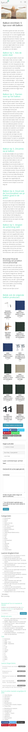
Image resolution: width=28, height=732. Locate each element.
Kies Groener (7, 626)
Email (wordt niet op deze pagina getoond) (13, 469)
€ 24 (8, 377)
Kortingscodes (7, 711)
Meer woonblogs (5, 596)
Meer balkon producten (14, 425)
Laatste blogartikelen (8, 663)
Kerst (5, 521)
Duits (5, 656)
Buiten (15, 435)
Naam (4, 463)
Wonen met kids (8, 523)
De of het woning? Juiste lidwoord (12, 572)
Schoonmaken (8, 549)
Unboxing (6, 543)
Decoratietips (7, 527)
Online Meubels (8, 695)
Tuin (12, 435)
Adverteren (7, 716)
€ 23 (20, 377)
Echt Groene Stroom (9, 623)
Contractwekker (8, 629)
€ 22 (20, 314)
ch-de (5, 647)
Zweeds (6, 650)
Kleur (5, 535)
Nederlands (7, 639)
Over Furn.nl (7, 696)
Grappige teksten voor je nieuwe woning (14, 591)
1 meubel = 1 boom (9, 713)
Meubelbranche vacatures (10, 708)
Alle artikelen (5, 594)
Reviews (6, 548)
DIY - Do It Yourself (9, 526)
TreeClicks (6, 618)
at (4, 645)
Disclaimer (6, 700)
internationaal (19, 628)
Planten (5, 438)
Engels (5, 651)
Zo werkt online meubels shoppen (13, 704)
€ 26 (20, 398)
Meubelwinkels (8, 703)
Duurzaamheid (8, 540)
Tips (20, 435)
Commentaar (6, 475)
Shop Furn (6, 524)
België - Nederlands (9, 643)
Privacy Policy (7, 706)
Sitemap (6, 701)
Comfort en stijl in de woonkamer (12, 587)
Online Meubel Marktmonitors (11, 532)
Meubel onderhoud (9, 529)
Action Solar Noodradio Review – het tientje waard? (13, 681)
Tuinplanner (7, 714)
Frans (5, 640)
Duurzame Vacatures (9, 628)
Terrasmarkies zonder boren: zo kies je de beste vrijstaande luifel (14, 589)
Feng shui (6, 546)
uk (4, 654)
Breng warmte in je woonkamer (12, 557)
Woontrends (6, 435)
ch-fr (5, 648)
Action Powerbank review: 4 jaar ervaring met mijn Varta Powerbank (13, 686)
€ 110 (7, 315)
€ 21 (7, 356)
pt (4, 653)
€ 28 (20, 418)
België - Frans (7, 642)
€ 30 (8, 418)
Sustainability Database (10, 632)
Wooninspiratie (8, 718)
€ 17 (20, 335)
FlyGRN (6, 621)
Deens (5, 658)
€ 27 (7, 398)
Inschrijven (23, 613)
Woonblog (6, 698)
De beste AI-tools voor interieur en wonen (14, 555)
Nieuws (6, 520)
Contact (6, 719)
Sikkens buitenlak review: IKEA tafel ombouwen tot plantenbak (12, 581)
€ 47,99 (8, 335)
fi (4, 661)
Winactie (6, 531)
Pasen (5, 534)
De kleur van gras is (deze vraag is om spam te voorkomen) (12, 495)
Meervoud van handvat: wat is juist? (13, 558)
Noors (5, 659)
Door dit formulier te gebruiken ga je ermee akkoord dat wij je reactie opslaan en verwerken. (14, 504)
